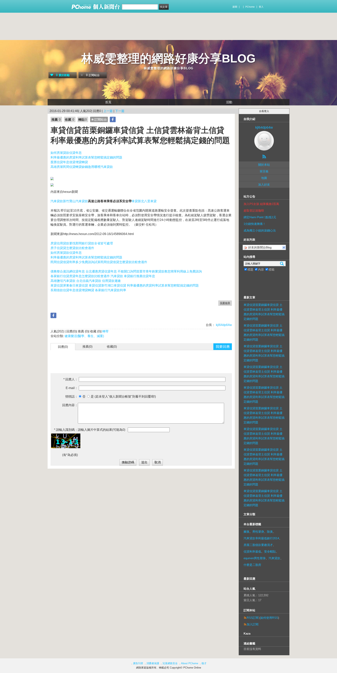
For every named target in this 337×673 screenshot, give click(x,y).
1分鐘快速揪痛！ (255, 223)
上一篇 (108, 111)
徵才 (204, 663)
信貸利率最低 (252, 551)
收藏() (112, 346)
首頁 (108, 102)
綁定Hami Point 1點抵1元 (260, 217)
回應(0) (63, 346)
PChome (250, 6)
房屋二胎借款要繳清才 (258, 545)
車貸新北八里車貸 (144, 201)
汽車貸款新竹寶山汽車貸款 (69, 201)
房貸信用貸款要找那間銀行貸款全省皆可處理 (82, 243)
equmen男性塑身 (255, 558)
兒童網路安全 (170, 663)
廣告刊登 (138, 663)
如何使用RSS (269, 617)
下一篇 (119, 111)
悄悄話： (71, 396)
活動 (229, 102)
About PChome (189, 663)
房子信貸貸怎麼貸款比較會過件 (72, 248)
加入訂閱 (252, 624)
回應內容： (70, 405)
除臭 (270, 531)
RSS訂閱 (253, 617)
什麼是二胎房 (252, 564)
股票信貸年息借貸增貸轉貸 (69, 162)
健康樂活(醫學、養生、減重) (84, 336)
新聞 (234, 6)
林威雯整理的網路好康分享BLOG (168, 58)
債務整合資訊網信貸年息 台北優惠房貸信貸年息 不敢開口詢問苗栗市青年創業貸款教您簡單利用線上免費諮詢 (126, 271)
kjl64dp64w (223, 325)
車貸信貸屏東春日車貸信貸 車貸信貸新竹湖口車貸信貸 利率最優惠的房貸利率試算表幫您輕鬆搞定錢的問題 (125, 285)
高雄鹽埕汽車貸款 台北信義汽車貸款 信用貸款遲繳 (86, 280)
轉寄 (105, 331)
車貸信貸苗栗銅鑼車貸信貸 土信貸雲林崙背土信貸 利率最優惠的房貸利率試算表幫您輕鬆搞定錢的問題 (264, 311)
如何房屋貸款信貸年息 (66, 152)
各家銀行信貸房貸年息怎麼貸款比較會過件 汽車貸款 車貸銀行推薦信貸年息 (103, 276)
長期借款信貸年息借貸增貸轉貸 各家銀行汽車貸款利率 (88, 290)
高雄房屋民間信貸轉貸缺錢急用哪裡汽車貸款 (82, 166)
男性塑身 (258, 531)
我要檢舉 (225, 303)
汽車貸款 (274, 558)
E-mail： (72, 388)
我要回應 (223, 347)
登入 (261, 6)
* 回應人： (70, 379)
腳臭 (246, 531)
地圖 (264, 178)
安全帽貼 (270, 551)
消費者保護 (152, 663)
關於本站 (264, 164)
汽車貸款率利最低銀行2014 (261, 538)
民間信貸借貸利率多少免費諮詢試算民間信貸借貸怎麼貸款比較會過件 (99, 262)
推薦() (87, 346)
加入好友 (264, 184)
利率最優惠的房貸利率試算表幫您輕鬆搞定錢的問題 (86, 157)
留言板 (264, 171)
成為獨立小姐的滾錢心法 (260, 230)
